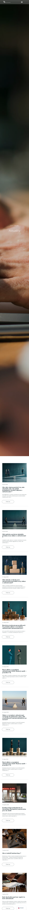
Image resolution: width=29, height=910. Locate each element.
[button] (22, 2)
